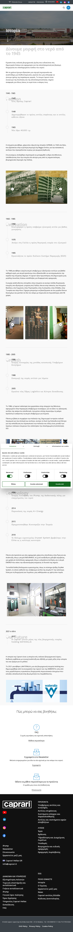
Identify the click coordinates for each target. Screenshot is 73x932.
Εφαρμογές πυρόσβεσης (49, 852)
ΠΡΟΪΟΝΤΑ (43, 802)
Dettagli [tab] (36, 446)
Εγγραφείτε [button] (36, 765)
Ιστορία (41, 882)
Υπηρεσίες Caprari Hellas (14, 901)
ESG (39, 873)
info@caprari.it (10, 864)
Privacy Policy (34, 926)
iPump (6, 845)
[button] (68, 8)
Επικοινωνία (9, 852)
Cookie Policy (47, 926)
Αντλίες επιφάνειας (47, 811)
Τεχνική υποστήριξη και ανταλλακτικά (14, 884)
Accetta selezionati (36, 484)
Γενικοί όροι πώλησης (13, 895)
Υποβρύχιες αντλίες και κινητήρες (49, 806)
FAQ (4, 908)
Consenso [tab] (12, 446)
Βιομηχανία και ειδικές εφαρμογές (49, 847)
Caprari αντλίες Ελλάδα (49, 895)
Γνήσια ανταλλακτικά (13, 888)
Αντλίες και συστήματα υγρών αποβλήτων (52, 820)
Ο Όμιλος (42, 885)
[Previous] (12, 189)
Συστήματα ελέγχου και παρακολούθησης (49, 815)
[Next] (60, 189)
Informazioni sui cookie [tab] (60, 446)
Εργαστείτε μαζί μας (12, 855)
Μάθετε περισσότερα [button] (36, 740)
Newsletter (8, 849)
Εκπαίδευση (8, 904)
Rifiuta (13, 484)
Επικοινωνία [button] (36, 790)
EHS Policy (23, 926)
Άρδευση (42, 834)
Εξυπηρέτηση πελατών (13, 879)
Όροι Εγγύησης (10, 898)
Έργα (40, 831)
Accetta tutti (60, 484)
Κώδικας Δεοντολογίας (48, 898)
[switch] (27, 476)
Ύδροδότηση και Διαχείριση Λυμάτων (51, 838)
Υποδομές (42, 843)
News (40, 892)
